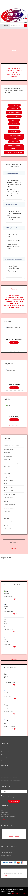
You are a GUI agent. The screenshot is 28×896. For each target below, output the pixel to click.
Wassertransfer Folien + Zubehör (11, 445)
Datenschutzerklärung (6, 752)
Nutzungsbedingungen (15, 797)
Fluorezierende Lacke (14, 136)
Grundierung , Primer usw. (10, 494)
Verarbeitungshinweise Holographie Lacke (11, 780)
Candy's (14, 124)
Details (14, 342)
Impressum (3, 749)
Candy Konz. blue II (8, 711)
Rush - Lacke (7, 473)
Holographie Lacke (8, 497)
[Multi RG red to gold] (14, 607)
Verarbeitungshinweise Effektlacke (9, 774)
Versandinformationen (6, 855)
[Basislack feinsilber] (14, 624)
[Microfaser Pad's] (14, 693)
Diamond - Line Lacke (9, 522)
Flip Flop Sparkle (8, 456)
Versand (5, 875)
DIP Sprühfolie (7, 477)
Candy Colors (7, 511)
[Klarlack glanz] (14, 640)
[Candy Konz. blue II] (14, 707)
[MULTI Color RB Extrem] (14, 677)
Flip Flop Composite (8, 480)
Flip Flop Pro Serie (8, 487)
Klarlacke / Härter (14, 152)
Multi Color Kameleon (9, 508)
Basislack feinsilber (8, 629)
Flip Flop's (14, 109)
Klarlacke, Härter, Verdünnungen (11, 463)
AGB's (2, 755)
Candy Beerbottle (14, 385)
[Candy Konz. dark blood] (14, 722)
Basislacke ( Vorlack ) (9, 449)
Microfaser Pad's (7, 697)
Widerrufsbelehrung (5, 761)
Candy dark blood (8, 596)
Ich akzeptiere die (10, 797)
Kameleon (14, 105)
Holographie (14, 116)
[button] (26, 6)
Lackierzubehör (7, 529)
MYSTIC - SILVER (14, 112)
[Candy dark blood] (14, 593)
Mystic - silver (7, 466)
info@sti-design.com (6, 820)
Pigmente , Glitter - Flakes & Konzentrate (13, 470)
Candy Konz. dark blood (9, 726)
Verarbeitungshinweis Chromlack (9, 777)
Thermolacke (7, 452)
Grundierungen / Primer (14, 147)
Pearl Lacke (6, 518)
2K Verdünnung (14, 417)
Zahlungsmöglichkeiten (6, 852)
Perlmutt (14, 131)
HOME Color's (7, 459)
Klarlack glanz (7, 644)
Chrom (14, 127)
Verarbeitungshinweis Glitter (7, 771)
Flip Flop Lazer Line (8, 484)
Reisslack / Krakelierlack (9, 504)
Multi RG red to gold (8, 611)
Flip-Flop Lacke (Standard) (10, 490)
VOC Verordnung (5, 758)
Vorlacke (14, 142)
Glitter (14, 120)
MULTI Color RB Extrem (14, 339)
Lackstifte (6, 501)
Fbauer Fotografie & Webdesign (19, 893)
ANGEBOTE (6, 525)
